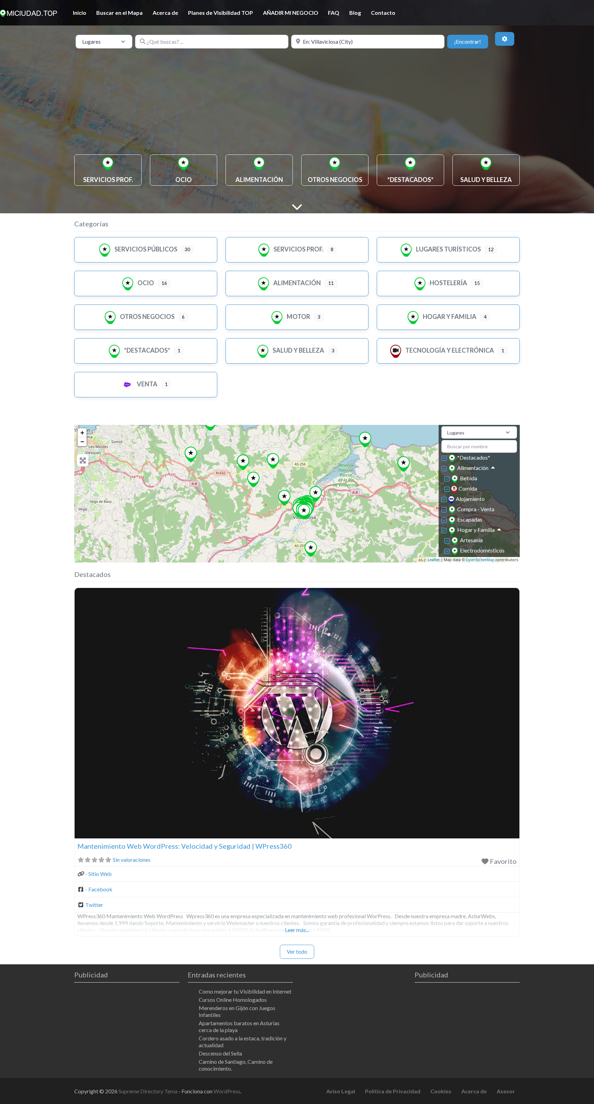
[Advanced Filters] (504, 39)
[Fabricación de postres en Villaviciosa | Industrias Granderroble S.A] (191, 454)
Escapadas (469, 519)
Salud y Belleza (298, 350)
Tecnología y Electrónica (449, 350)
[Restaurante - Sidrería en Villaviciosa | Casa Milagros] (304, 511)
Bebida (468, 478)
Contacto (383, 12)
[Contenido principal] (297, 206)
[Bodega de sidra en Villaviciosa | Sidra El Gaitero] (315, 494)
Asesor (506, 1091)
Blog (355, 12)
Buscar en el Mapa (119, 12)
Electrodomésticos (482, 550)
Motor (298, 316)
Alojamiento (470, 498)
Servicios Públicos (145, 249)
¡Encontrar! (471, 41)
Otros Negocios (147, 316)
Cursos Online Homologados (233, 999)
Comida (468, 488)
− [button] (82, 441)
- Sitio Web (98, 873)
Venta (147, 384)
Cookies (440, 1091)
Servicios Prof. (298, 249)
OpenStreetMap (480, 559)
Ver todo (297, 951)
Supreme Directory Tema (148, 1091)
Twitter (94, 904)
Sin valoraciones (132, 859)
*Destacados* (147, 350)
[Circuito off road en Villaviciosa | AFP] (403, 464)
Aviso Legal (340, 1091)
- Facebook (98, 889)
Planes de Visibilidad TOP (220, 12)
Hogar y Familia (449, 316)
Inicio (79, 12)
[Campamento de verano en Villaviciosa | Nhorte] (273, 461)
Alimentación (297, 283)
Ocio (146, 283)
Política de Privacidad (392, 1091)
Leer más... (297, 929)
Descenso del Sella (220, 1053)
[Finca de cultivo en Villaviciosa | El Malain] (253, 479)
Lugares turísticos (448, 249)
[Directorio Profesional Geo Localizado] (28, 12)
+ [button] (82, 432)
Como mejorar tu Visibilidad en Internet (245, 991)
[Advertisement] (297, 103)
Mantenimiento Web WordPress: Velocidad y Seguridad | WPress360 (184, 846)
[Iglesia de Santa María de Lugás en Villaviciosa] (311, 549)
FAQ (333, 12)
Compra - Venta (475, 509)
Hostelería (448, 283)
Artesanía (471, 540)
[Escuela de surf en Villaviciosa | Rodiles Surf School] (365, 439)
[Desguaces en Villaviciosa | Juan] (243, 462)
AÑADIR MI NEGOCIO (290, 12)
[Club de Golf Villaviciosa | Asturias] (284, 497)
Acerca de (165, 12)
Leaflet (434, 559)
